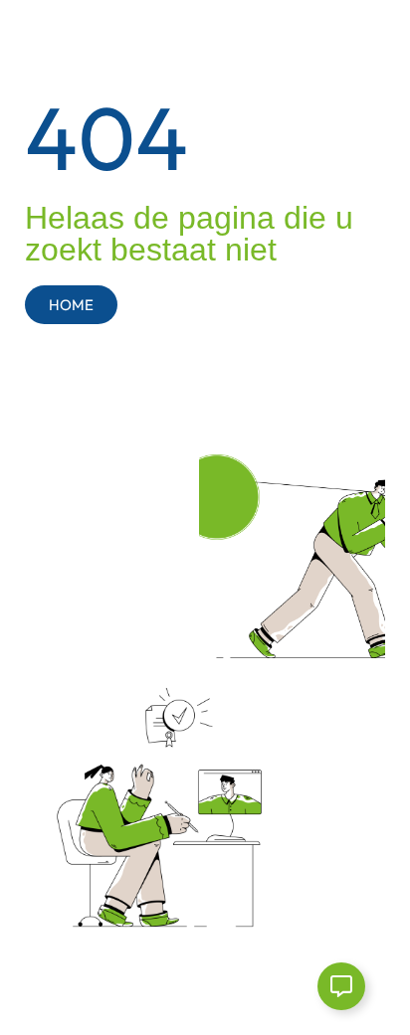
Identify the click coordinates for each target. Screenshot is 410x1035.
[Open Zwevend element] (341, 986)
